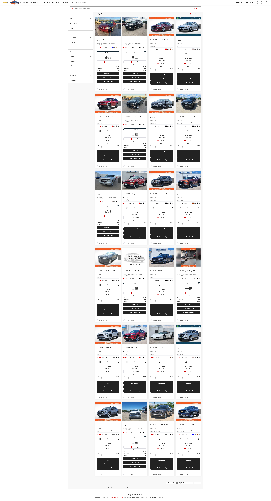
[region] (108, 68)
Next (185, 483)
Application (29, 2)
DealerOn (114, 497)
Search (195, 8)
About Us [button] (72, 2)
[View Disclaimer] (134, 52)
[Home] (21, 2)
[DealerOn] (98, 497)
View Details (108, 73)
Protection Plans (65, 2)
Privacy (122, 497)
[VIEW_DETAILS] (134, 257)
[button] (119, 26)
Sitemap (118, 497)
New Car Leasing (55, 2)
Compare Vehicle (103, 89)
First (168, 483)
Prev (174, 483)
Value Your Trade (108, 77)
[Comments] (145, 52)
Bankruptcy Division (37, 2)
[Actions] (118, 40)
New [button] (24, 2)
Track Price (109, 62)
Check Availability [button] (108, 81)
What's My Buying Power (81, 2)
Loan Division (47, 2)
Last (190, 483)
